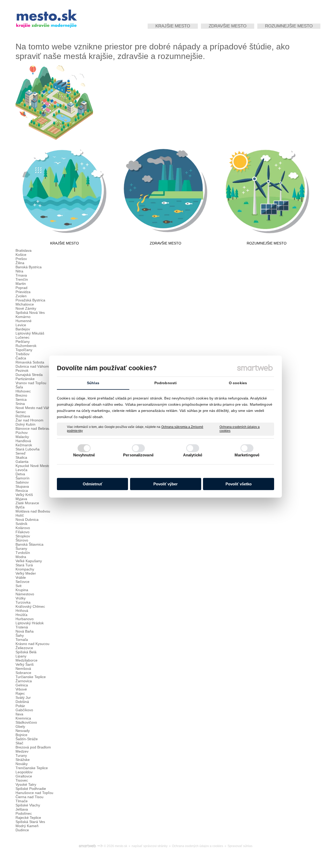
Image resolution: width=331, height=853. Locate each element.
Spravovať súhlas (240, 846)
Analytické (192, 455)
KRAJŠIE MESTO (64, 243)
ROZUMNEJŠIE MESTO (267, 243)
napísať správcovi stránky (150, 846)
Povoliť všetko (238, 484)
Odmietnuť (92, 484)
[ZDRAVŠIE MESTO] (166, 191)
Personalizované (138, 455)
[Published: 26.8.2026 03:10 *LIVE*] (99, 846)
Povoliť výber (165, 484)
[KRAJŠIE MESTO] (65, 191)
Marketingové (247, 455)
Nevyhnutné (84, 455)
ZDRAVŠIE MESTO (165, 243)
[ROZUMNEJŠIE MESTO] (266, 191)
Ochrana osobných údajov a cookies (240, 429)
